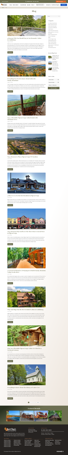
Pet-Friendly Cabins (28, 440)
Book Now (64, 4)
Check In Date (54, 79)
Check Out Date (54, 82)
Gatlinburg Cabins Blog (49, 440)
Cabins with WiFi (28, 442)
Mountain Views (37, 446)
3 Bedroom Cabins (7, 442)
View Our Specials (5, 1)
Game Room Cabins (28, 445)
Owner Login (47, 441)
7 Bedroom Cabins (17, 440)
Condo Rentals (23, 4)
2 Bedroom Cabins (7, 441)
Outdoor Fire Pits (28, 441)
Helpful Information (40, 4)
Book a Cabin (15, 4)
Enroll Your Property (55, 4)
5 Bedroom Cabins (7, 445)
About (32, 4)
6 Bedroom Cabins (7, 446)
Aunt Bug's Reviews (48, 442)
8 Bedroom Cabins (17, 441)
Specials (28, 4)
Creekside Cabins (37, 445)
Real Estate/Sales (58, 440)
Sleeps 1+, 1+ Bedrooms (52, 85)
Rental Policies (57, 442)
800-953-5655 (36, 1)
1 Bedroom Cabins (7, 440)
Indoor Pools (36, 442)
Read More (10, 52)
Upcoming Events (48, 445)
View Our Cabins (54, 88)
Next (38, 402)
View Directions (30, 432)
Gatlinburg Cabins (17, 442)
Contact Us (48, 4)
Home (11, 4)
